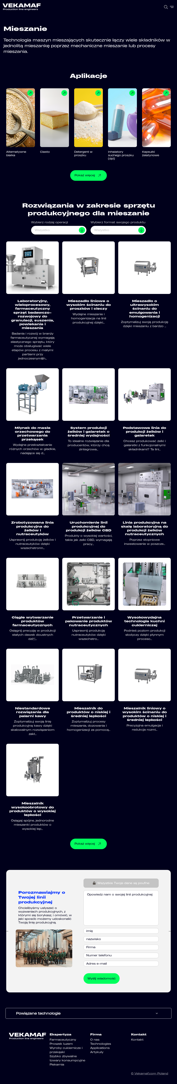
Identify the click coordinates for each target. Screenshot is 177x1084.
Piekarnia (57, 1064)
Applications (100, 1048)
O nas (94, 1039)
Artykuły (96, 1052)
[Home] (22, 6)
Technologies (100, 1043)
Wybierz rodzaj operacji (49, 222)
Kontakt (137, 1039)
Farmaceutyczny (63, 1039)
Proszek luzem (61, 1043)
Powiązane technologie (38, 1013)
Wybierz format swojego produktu (118, 222)
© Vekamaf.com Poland (149, 1073)
